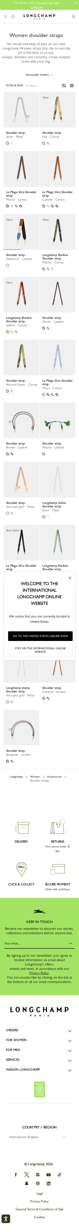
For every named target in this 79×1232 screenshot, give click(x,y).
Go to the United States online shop (40, 636)
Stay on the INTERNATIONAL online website (40, 650)
